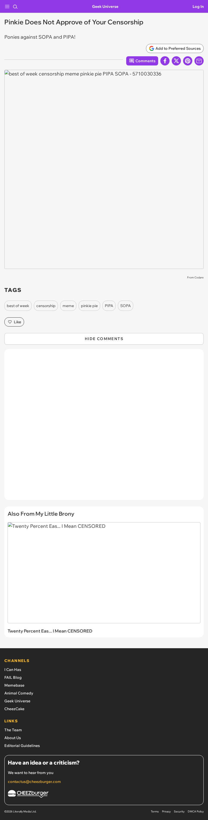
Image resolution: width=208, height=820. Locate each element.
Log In (198, 6)
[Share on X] (176, 60)
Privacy (166, 811)
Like (17, 322)
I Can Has (12, 669)
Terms (155, 811)
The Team (13, 729)
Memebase (14, 685)
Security (179, 811)
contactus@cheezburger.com (34, 781)
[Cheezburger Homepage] (104, 795)
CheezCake (14, 708)
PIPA (109, 305)
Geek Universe (105, 6)
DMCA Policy (196, 811)
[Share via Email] (199, 60)
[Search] (15, 6)
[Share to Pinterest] (187, 60)
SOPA (125, 305)
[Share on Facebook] (165, 60)
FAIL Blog (13, 677)
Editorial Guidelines (22, 745)
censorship (46, 305)
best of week (18, 305)
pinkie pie (89, 305)
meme (68, 305)
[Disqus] (104, 427)
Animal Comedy (18, 693)
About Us (12, 737)
